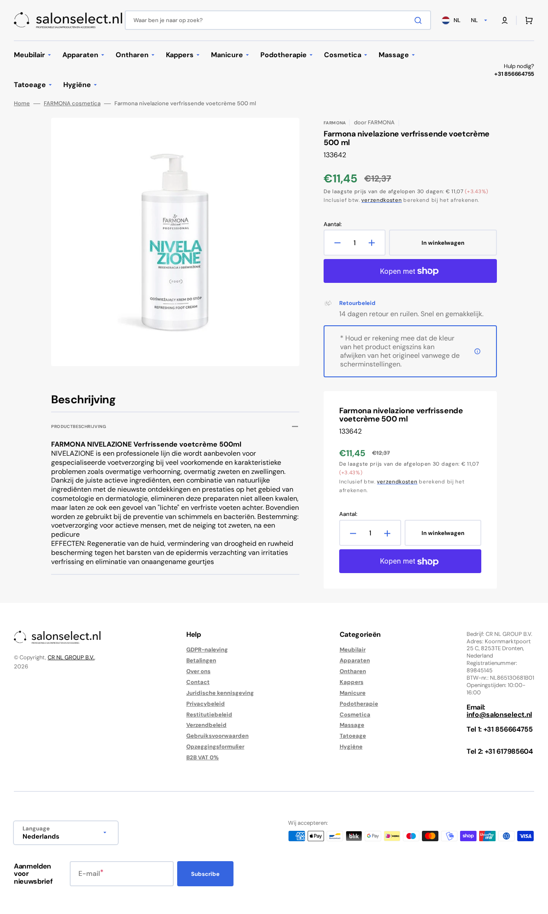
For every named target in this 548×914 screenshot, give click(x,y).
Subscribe (205, 874)
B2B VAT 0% (202, 757)
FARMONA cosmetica (72, 103)
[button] (504, 20)
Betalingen (201, 660)
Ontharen (353, 671)
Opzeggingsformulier (215, 746)
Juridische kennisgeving (220, 693)
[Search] (420, 20)
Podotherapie (359, 703)
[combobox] (278, 20)
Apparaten (355, 660)
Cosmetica (355, 714)
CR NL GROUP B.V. (71, 657)
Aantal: (333, 224)
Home (22, 103)
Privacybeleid (205, 703)
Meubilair (353, 649)
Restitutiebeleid (209, 714)
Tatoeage (353, 735)
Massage (352, 725)
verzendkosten (381, 200)
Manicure (353, 693)
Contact (198, 682)
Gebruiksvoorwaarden (217, 735)
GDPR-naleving (207, 649)
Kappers (351, 682)
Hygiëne (351, 746)
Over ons (198, 671)
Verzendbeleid (206, 725)
